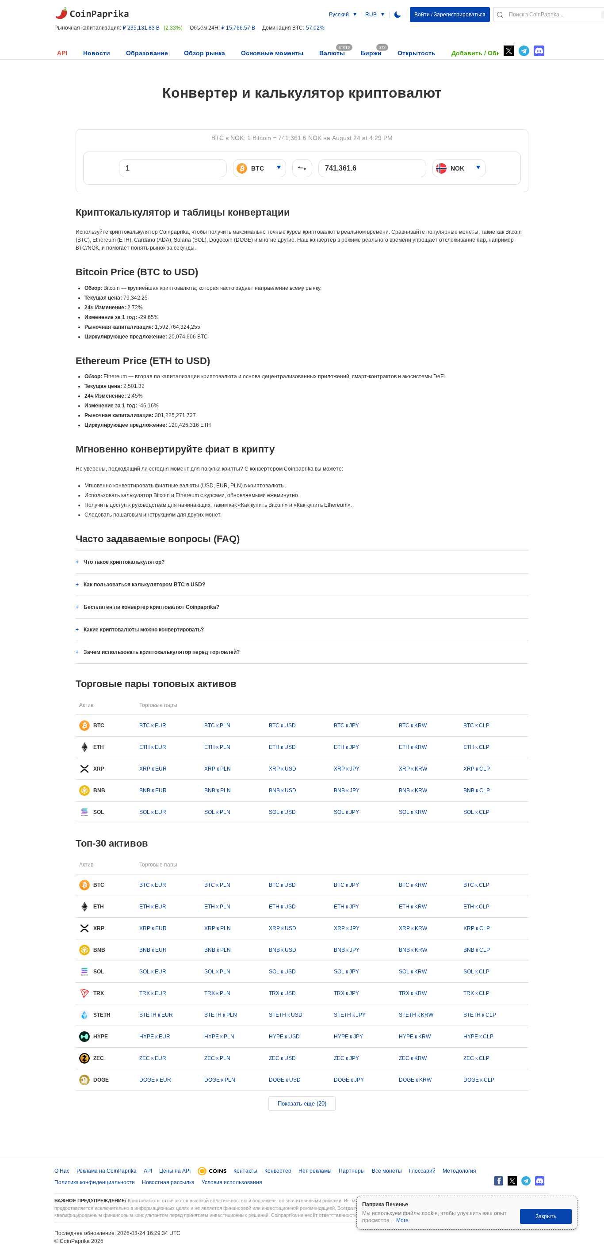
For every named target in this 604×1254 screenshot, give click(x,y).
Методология (459, 1171)
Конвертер (277, 1171)
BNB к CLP (476, 790)
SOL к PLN (217, 812)
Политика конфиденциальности (94, 1182)
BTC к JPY (346, 725)
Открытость (417, 53)
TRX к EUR (152, 993)
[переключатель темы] (397, 14)
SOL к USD (282, 812)
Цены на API (175, 1171)
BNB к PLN (217, 790)
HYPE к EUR (154, 1037)
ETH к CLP (476, 747)
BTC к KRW (413, 725)
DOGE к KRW (415, 1080)
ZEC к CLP (476, 1058)
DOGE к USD (285, 1080)
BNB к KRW (413, 790)
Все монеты (387, 1171)
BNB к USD (282, 790)
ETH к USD (282, 747)
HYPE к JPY (348, 1037)
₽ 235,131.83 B (141, 28)
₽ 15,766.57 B (238, 28)
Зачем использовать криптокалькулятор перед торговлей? (162, 652)
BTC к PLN (217, 725)
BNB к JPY (346, 790)
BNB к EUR (153, 790)
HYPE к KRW (415, 1037)
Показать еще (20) (302, 1103)
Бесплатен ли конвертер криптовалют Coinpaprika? (151, 607)
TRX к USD (282, 993)
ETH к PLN (217, 747)
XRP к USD (282, 769)
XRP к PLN (217, 769)
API (62, 53)
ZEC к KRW (413, 1058)
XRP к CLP (476, 769)
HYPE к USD (284, 1037)
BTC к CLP (476, 725)
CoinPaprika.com (92, 13)
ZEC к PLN (217, 1058)
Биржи (371, 53)
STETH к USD (285, 1015)
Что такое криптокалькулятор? (124, 562)
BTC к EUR (152, 725)
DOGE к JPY (349, 1080)
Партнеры (352, 1171)
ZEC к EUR (152, 1058)
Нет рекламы (315, 1171)
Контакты (245, 1171)
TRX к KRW (413, 993)
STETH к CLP (479, 1015)
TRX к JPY (346, 993)
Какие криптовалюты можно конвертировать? (144, 630)
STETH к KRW (416, 1015)
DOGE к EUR (155, 1080)
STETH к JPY (350, 1015)
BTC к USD (282, 725)
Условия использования (232, 1182)
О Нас (61, 1171)
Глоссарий (422, 1171)
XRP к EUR (153, 769)
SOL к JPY (346, 812)
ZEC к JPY (346, 1058)
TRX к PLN (217, 993)
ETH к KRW (413, 747)
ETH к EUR (152, 747)
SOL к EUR (152, 812)
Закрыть (545, 1216)
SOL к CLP (476, 812)
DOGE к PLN (219, 1080)
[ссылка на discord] (539, 51)
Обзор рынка (204, 53)
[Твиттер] (509, 51)
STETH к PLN (220, 1015)
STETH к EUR (156, 1015)
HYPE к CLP (478, 1037)
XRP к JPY (346, 769)
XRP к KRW (413, 769)
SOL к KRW (413, 812)
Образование (147, 53)
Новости (96, 53)
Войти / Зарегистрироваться (449, 14)
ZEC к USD (282, 1058)
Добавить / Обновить (485, 53)
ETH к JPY (346, 747)
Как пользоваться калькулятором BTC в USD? (144, 584)
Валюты (332, 53)
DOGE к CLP (478, 1080)
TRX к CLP (476, 993)
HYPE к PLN (219, 1037)
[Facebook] (498, 1181)
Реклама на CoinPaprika (106, 1171)
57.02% (315, 28)
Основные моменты (272, 53)
